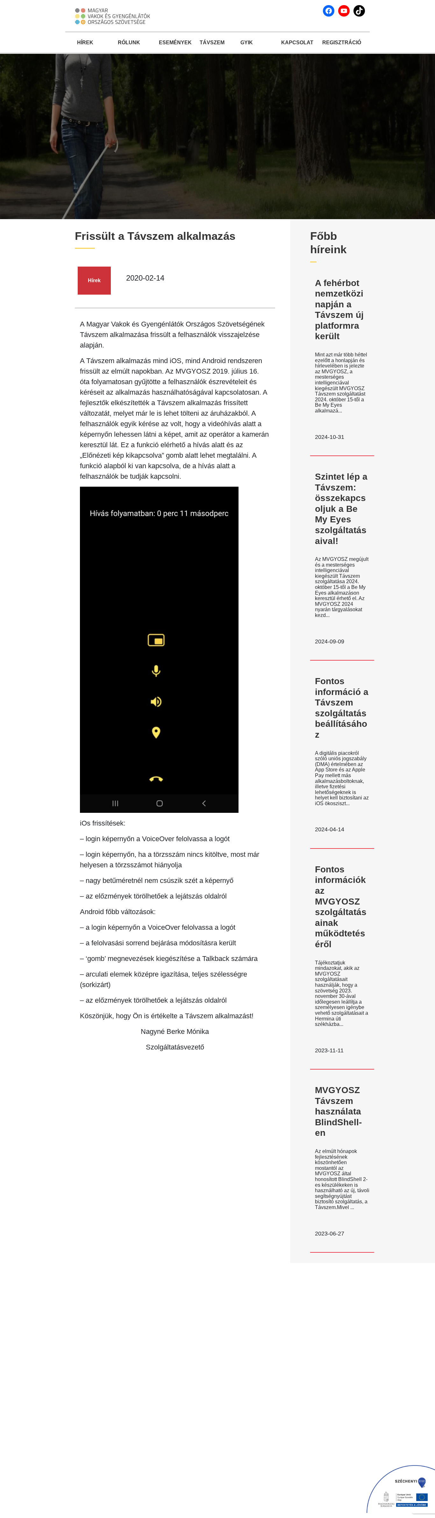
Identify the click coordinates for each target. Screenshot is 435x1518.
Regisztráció (341, 42)
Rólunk (129, 42)
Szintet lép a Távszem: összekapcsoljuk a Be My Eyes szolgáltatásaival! (341, 509)
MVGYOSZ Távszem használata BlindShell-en (338, 1111)
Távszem (212, 42)
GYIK (246, 42)
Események (175, 42)
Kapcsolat (297, 42)
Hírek (85, 42)
